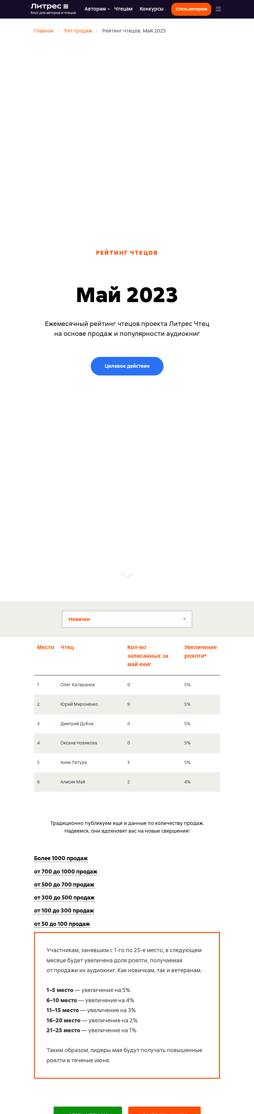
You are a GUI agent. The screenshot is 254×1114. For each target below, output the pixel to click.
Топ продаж (78, 31)
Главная (44, 31)
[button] (218, 9)
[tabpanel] (127, 721)
